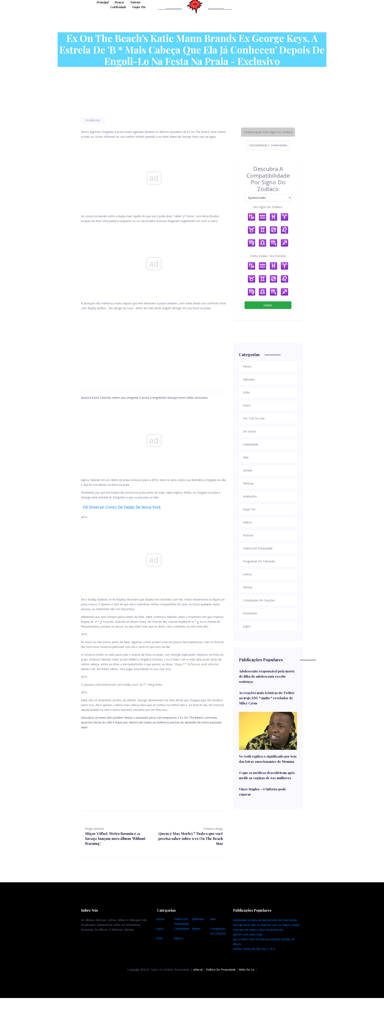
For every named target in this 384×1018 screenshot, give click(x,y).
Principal (103, 2)
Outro (160, 928)
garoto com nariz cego (248, 934)
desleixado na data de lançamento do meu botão (265, 920)
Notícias (135, 2)
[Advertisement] (154, 346)
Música (178, 938)
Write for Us (246, 969)
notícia (160, 919)
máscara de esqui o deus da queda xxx (258, 929)
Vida (212, 919)
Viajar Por (139, 7)
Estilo (159, 938)
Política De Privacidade (221, 969)
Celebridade (118, 7)
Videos (196, 928)
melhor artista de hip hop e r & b (254, 949)
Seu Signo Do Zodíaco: (268, 207)
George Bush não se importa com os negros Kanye (266, 925)
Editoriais (198, 919)
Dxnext (119, 2)
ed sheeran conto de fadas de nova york (122, 507)
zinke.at (198, 969)
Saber (268, 305)
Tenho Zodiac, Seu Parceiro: (268, 256)
